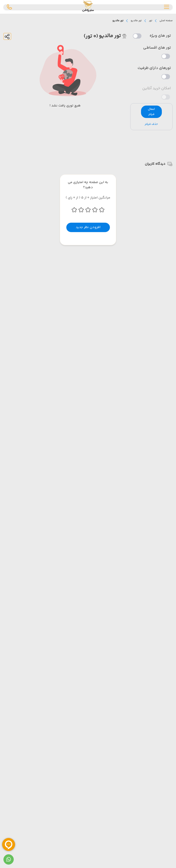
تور (150, 20)
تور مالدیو (136, 20)
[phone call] (9, 6)
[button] (151, 112)
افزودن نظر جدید (88, 227)
